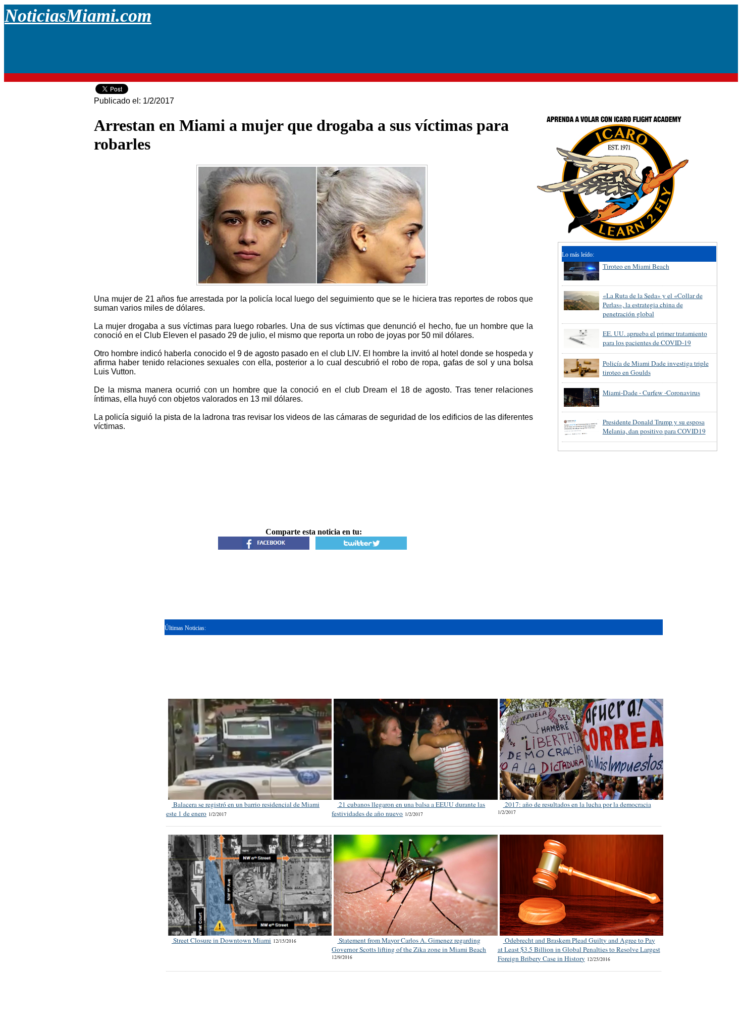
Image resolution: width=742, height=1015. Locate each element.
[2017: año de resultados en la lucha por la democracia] (582, 703)
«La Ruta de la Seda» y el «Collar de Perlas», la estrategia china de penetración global (653, 304)
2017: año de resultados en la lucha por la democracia (577, 804)
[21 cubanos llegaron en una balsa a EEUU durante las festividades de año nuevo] (416, 703)
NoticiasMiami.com (78, 16)
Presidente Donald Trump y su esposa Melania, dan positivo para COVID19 (654, 426)
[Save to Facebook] (263, 547)
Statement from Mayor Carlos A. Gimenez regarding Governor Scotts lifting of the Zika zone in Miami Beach (409, 945)
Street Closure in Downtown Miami (221, 940)
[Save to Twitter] (361, 547)
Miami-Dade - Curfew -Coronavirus (651, 392)
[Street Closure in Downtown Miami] (250, 839)
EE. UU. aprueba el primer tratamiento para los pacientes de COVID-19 (655, 338)
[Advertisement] (371, 50)
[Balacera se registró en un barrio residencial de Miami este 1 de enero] (250, 703)
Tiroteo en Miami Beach (636, 266)
